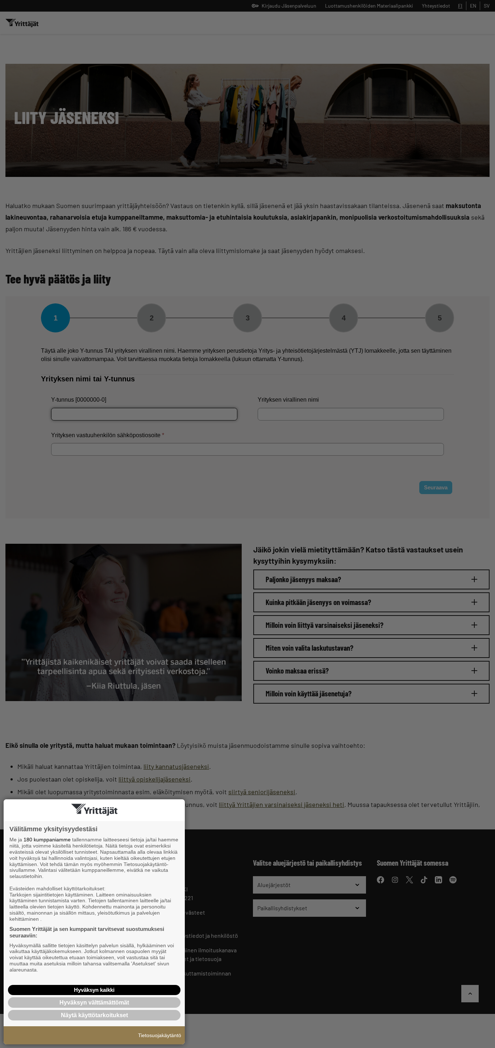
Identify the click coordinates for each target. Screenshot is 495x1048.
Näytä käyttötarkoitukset (94, 1015)
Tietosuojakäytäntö (159, 1035)
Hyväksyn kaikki (94, 990)
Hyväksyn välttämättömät (94, 1002)
